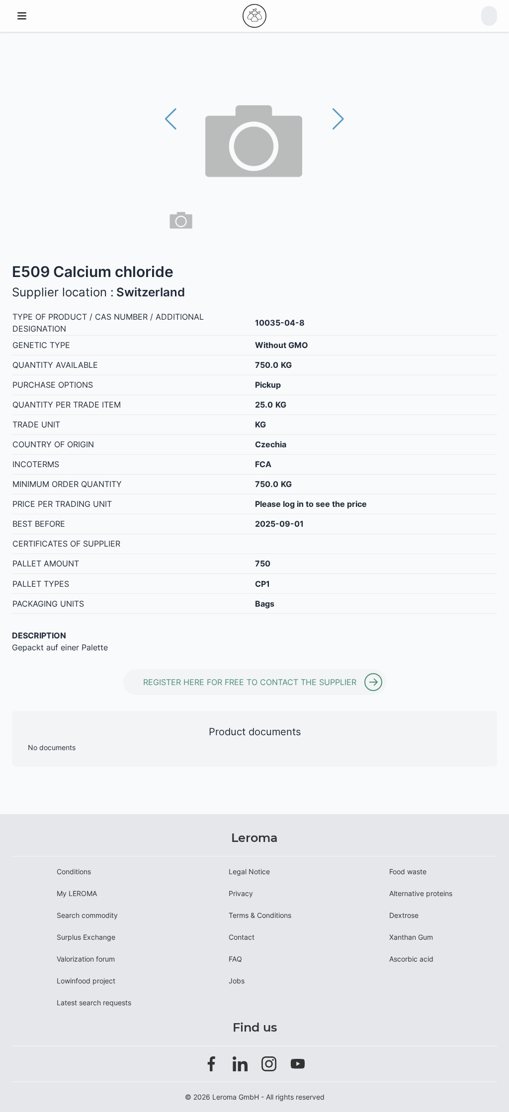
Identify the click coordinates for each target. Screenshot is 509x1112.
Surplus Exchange (86, 937)
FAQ (235, 959)
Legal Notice (249, 871)
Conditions (74, 871)
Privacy (241, 893)
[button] (338, 119)
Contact (241, 937)
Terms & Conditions (260, 915)
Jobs (237, 980)
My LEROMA (77, 893)
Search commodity (87, 915)
